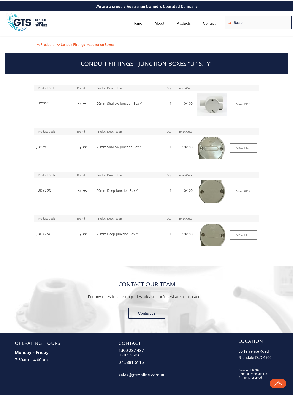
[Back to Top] (278, 383)
